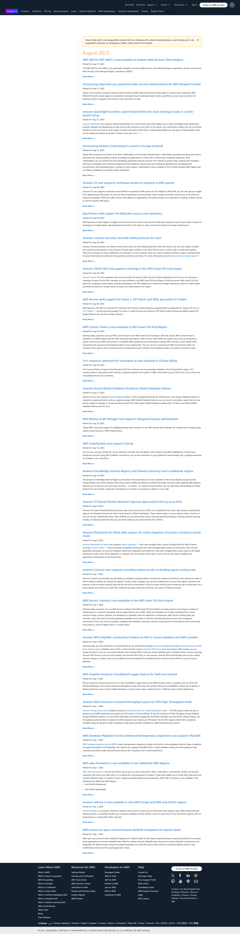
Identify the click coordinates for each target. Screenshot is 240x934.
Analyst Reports (78, 895)
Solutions (36, 11)
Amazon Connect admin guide (184, 256)
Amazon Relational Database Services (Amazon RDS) (179, 646)
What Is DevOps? (45, 883)
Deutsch (75, 923)
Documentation (61, 11)
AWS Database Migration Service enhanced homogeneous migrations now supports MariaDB (141, 735)
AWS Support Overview (148, 891)
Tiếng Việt (132, 923)
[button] (214, 5)
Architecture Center (79, 887)
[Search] (168, 11)
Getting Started (78, 872)
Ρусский (150, 923)
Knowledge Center (146, 887)
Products (25, 11)
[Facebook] (183, 876)
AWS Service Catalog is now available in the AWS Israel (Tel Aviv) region (128, 600)
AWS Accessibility (45, 880)
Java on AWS (110, 887)
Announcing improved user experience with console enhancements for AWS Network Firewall (142, 84)
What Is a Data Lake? (47, 891)
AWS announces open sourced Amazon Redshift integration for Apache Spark (132, 829)
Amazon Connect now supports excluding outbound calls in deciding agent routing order (139, 569)
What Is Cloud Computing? (50, 876)
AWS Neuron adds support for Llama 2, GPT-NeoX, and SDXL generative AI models (135, 299)
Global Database (116, 397)
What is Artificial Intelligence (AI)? (52, 895)
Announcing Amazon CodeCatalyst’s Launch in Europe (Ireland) (123, 146)
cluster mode (97, 547)
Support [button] (151, 5)
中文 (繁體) (193, 923)
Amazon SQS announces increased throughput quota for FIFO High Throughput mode (137, 701)
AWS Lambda (122, 649)
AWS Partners (77, 898)
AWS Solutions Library (81, 883)
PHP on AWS (110, 891)
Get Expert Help (145, 876)
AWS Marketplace (106, 11)
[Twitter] (175, 876)
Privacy (41, 930)
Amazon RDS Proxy (152, 649)
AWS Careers (143, 898)
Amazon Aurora (94, 649)
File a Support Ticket (147, 880)
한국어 (172, 923)
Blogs (40, 913)
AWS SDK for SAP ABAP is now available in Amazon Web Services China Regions (133, 59)
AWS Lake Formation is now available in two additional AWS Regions (126, 763)
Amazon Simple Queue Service (96, 710)
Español (93, 923)
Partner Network (87, 11)
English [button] (164, 5)
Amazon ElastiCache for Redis (96, 544)
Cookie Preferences (79, 930)
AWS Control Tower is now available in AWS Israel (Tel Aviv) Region (125, 327)
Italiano (111, 923)
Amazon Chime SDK (91, 277)
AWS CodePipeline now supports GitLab (108, 443)
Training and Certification (82, 876)
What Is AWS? (44, 872)
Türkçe (141, 923)
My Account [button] (179, 5)
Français (102, 923)
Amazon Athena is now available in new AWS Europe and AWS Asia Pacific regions (134, 802)
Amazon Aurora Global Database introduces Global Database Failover (127, 388)
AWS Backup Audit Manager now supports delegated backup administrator (130, 418)
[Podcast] (190, 881)
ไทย (157, 923)
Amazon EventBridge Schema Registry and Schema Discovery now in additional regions (138, 471)
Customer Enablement (128, 11)
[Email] (198, 881)
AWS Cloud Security (46, 906)
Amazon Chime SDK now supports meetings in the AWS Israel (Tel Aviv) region (132, 268)
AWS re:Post (143, 883)
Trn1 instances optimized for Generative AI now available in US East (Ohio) (130, 360)
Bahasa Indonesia (62, 923)
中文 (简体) (182, 923)
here (135, 133)
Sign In (194, 5)
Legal (140, 895)
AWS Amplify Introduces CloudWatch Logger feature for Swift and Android (130, 674)
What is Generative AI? (48, 898)
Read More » (88, 76)
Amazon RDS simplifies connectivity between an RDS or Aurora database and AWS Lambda (140, 637)
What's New (43, 910)
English (84, 923)
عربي (50, 923)
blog (108, 406)
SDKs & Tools (110, 876)
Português (121, 923)
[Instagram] (198, 876)
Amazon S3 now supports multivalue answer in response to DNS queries (128, 182)
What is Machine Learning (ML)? (52, 902)
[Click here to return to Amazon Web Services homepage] (10, 5)
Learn (74, 11)
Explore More (157, 11)
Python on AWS (111, 883)
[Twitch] (175, 881)
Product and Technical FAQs (83, 891)
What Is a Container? (47, 887)
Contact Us (140, 5)
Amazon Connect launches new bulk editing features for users (122, 237)
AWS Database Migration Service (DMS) (100, 744)
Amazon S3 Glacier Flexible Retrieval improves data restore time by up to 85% (132, 501)
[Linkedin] (190, 876)
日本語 (164, 923)
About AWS (129, 5)
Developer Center (112, 872)
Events (145, 11)
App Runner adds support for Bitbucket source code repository (122, 213)
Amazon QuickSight (91, 124)
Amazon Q (12, 11)
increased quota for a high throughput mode (147, 710)
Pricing (47, 11)
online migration (129, 544)
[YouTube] (183, 881)
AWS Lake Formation (92, 772)
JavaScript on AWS (113, 895)
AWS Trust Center (79, 880)
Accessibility (51, 930)
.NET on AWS (110, 880)
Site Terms (63, 930)
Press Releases (44, 917)
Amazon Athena (90, 811)
